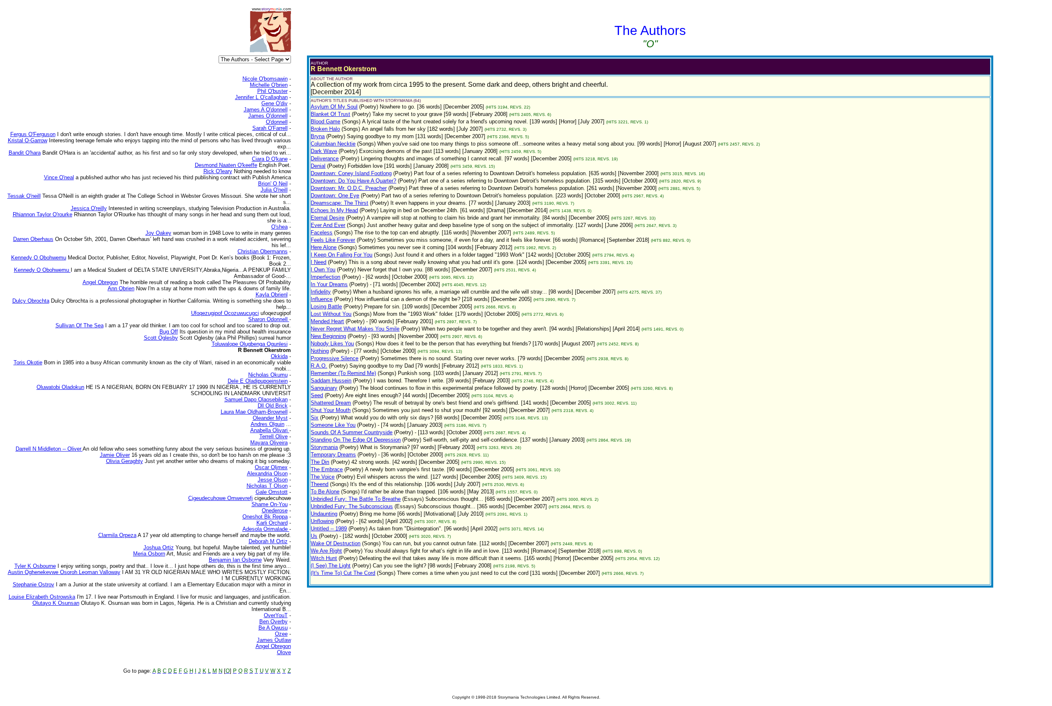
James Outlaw (274, 640)
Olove (284, 652)
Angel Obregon (273, 646)
